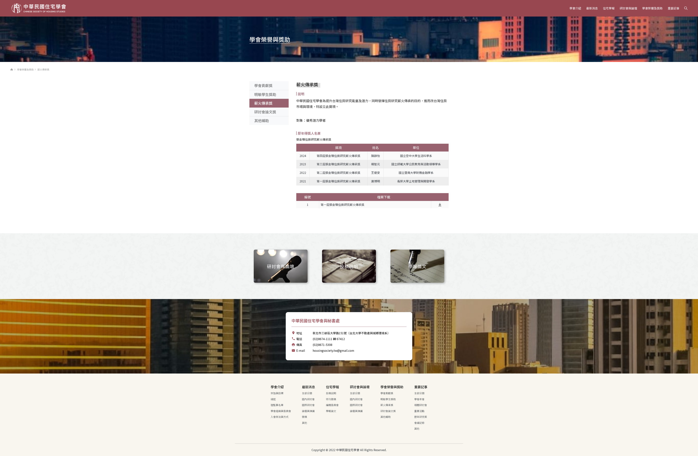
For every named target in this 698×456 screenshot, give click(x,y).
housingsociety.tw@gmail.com (333, 350)
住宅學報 (609, 8)
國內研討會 (308, 399)
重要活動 (419, 411)
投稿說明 (331, 393)
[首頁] (38, 8)
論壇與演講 (308, 411)
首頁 (11, 70)
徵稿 (304, 417)
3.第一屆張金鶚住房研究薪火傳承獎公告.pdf (440, 204)
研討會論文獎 (265, 111)
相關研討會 (420, 405)
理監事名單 (277, 405)
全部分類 (307, 393)
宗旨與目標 (277, 393)
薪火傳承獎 (263, 103)
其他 (304, 423)
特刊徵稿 (331, 399)
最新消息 (592, 8)
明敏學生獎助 (265, 94)
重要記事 (673, 8)
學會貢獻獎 (263, 85)
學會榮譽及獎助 (652, 8)
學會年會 (419, 399)
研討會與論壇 (628, 8)
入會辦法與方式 (279, 417)
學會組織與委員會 (281, 411)
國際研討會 (308, 405)
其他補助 (261, 120)
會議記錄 (419, 423)
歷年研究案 (420, 417)
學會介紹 (575, 8)
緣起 (273, 399)
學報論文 (331, 411)
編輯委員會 (332, 405)
